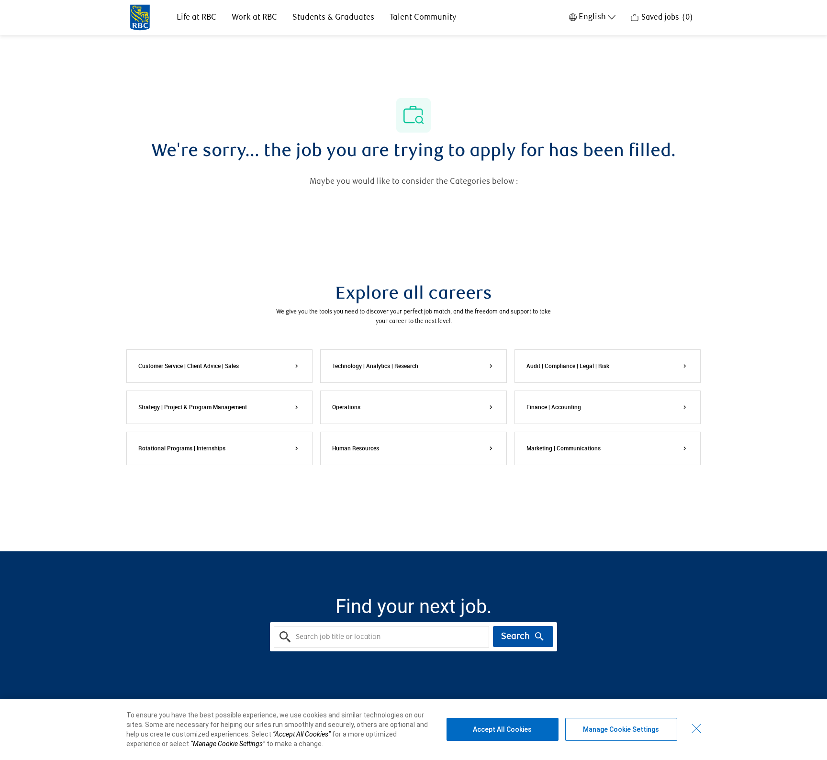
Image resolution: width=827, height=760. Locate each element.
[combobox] (381, 637)
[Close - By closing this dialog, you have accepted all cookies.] (696, 728)
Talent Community (423, 17)
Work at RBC (254, 17)
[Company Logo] (140, 16)
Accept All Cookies (502, 729)
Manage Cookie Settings (621, 729)
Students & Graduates (333, 17)
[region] (413, 729)
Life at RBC (196, 17)
